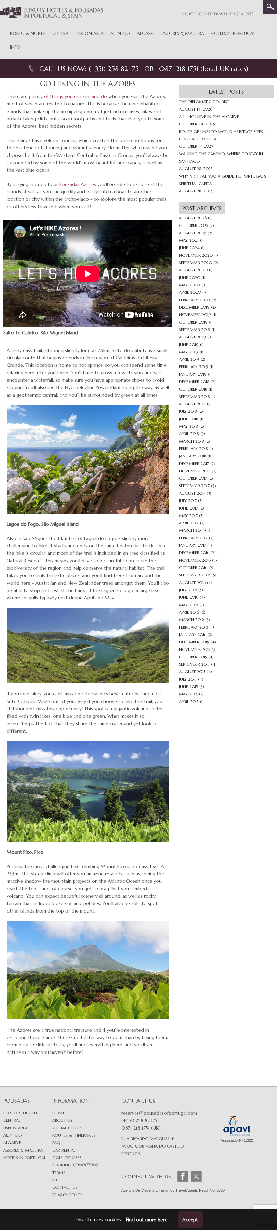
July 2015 (188, 679)
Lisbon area (15, 1127)
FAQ (56, 1142)
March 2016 (191, 619)
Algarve (146, 34)
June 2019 (189, 344)
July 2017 (188, 500)
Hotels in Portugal (233, 34)
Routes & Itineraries (74, 1135)
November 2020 (196, 255)
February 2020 (194, 299)
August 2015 (192, 671)
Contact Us (65, 1187)
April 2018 (189, 433)
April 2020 (190, 292)
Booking (74, 1164)
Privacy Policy (67, 1194)
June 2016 (188, 597)
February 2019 (193, 366)
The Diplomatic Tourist (204, 101)
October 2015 (193, 656)
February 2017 (193, 537)
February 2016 (193, 627)
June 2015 (188, 686)
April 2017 (189, 522)
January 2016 (192, 634)
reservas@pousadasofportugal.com (159, 1113)
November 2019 (195, 314)
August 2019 (192, 336)
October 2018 (193, 389)
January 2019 (193, 374)
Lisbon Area (90, 34)
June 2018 (188, 418)
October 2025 (193, 225)
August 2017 (192, 493)
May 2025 (189, 240)
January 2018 (192, 455)
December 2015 (194, 641)
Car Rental (63, 1150)
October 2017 (193, 478)
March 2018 (191, 441)
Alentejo (120, 34)
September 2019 (194, 329)
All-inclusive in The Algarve (209, 116)
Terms (58, 1172)
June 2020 (189, 277)
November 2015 (194, 649)
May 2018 (188, 426)
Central (61, 34)
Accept (190, 1219)
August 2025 (192, 232)
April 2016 (189, 612)
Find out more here (147, 1219)
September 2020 (195, 262)
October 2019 (193, 322)
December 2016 (194, 552)
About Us (62, 1120)
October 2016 (193, 567)
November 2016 (195, 560)
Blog (57, 1179)
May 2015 (188, 693)
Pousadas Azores (77, 184)
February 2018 (193, 448)
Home (58, 1112)
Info (15, 47)
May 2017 (188, 515)
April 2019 (189, 359)
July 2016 (188, 589)
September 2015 (194, 664)
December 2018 (194, 381)
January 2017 (192, 545)
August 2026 (193, 217)
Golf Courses (67, 1157)
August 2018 (192, 403)
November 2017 (194, 470)
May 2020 (189, 284)
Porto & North (28, 34)
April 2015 (189, 701)
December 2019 (194, 307)
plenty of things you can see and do (68, 96)
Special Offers (67, 1127)
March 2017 (191, 530)
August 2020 (193, 270)
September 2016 (194, 574)
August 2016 (192, 582)
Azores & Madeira (183, 34)
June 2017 (188, 508)
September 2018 (194, 396)
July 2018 (188, 411)
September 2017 (194, 485)
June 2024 (189, 247)
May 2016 (188, 604)
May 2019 (188, 351)
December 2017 (194, 463)
